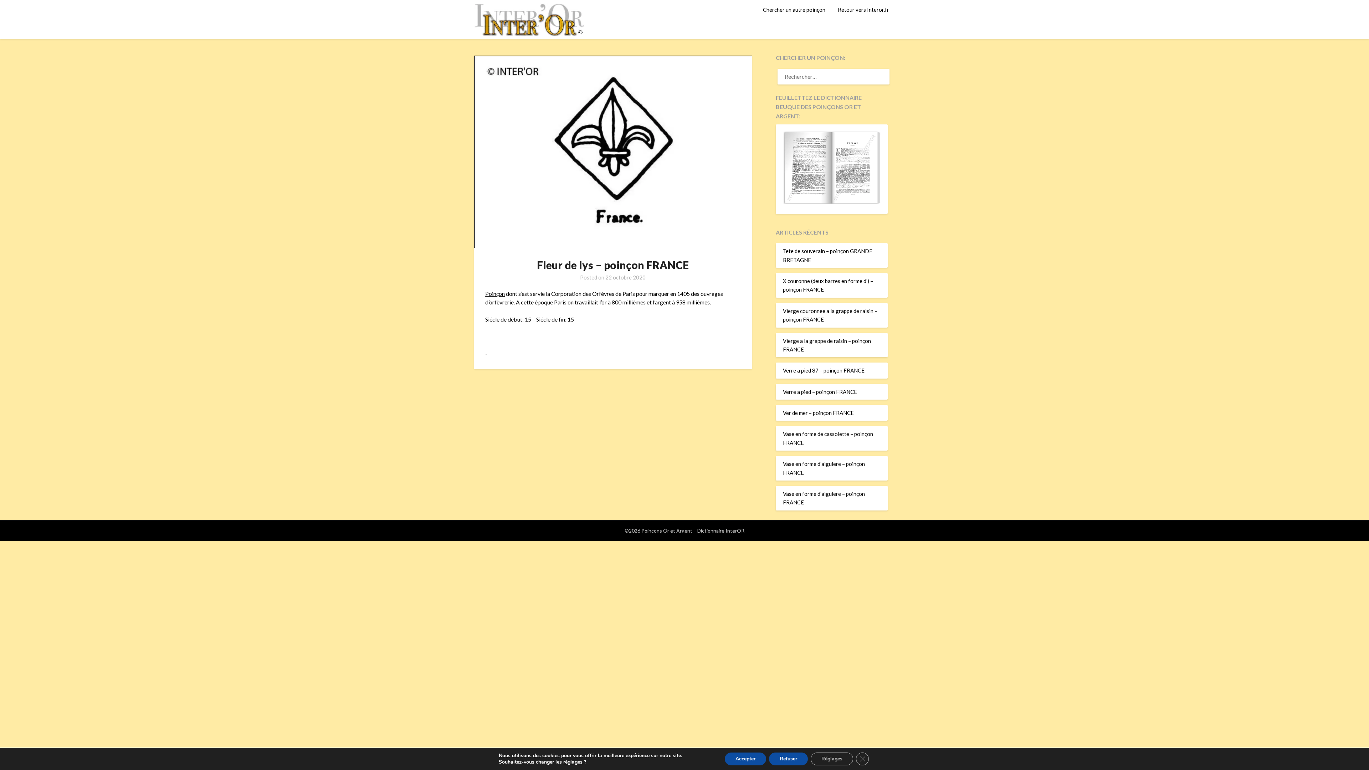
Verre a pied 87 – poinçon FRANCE (824, 370)
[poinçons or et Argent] (832, 202)
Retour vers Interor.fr (863, 9)
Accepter (745, 758)
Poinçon (495, 293)
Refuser (788, 758)
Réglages (831, 758)
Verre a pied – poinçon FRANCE (820, 392)
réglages (573, 762)
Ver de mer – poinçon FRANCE (818, 413)
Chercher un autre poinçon (794, 9)
